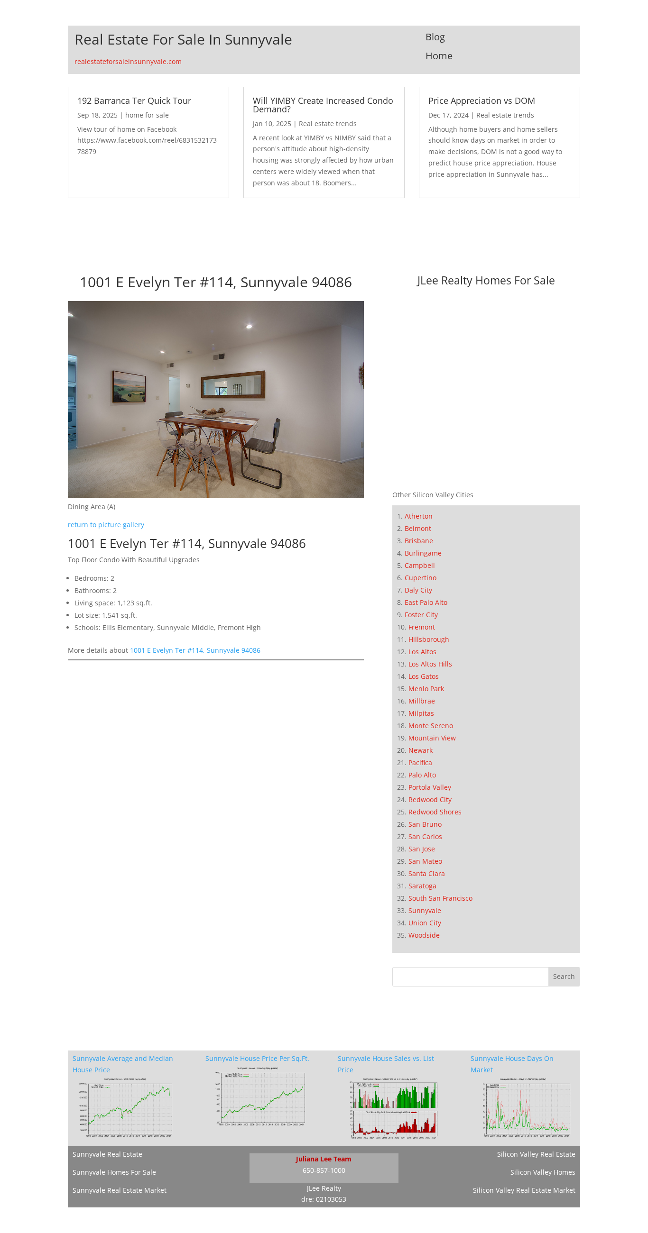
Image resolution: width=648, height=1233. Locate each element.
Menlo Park (426, 688)
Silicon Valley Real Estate (536, 1154)
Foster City (421, 614)
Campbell (420, 565)
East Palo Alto (426, 602)
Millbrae (421, 700)
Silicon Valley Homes (542, 1172)
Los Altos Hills (430, 663)
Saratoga (422, 885)
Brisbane (419, 540)
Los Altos (422, 651)
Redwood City (430, 799)
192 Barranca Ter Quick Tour (134, 100)
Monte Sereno (430, 725)
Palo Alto (422, 774)
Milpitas (421, 713)
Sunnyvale (424, 910)
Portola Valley (429, 787)
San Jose (421, 848)
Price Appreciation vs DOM (481, 100)
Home (439, 55)
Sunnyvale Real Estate (107, 1154)
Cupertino (420, 577)
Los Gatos (423, 676)
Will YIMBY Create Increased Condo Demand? (323, 105)
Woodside (424, 935)
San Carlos (425, 836)
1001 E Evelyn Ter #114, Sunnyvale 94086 (195, 650)
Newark (420, 750)
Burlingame (423, 552)
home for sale (147, 114)
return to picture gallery (106, 524)
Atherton (419, 516)
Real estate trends (328, 123)
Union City (424, 922)
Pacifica (420, 762)
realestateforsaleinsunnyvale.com (128, 61)
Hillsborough (428, 639)
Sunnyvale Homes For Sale (114, 1172)
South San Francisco (440, 898)
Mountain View (432, 737)
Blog (435, 36)
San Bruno (425, 824)
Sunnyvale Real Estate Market (120, 1190)
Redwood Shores (435, 811)
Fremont (421, 626)
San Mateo (425, 861)
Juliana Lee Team (324, 1158)
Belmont (418, 528)
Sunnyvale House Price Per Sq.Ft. (257, 1058)
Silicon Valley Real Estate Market (524, 1190)
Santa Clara (426, 873)
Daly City (418, 589)
